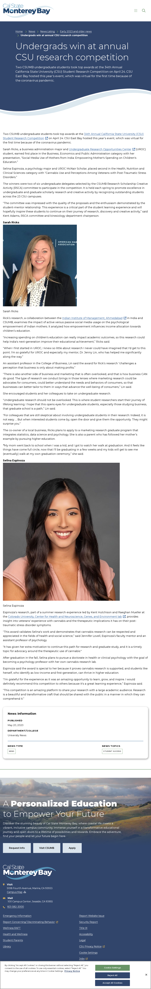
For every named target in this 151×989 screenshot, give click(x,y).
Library (7, 946)
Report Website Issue (91, 915)
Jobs (81, 958)
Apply (72, 848)
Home (19, 31)
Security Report (88, 922)
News (32, 31)
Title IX (83, 928)
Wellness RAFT (12, 928)
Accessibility (86, 934)
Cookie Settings (88, 952)
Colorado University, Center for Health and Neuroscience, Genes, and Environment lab (65, 616)
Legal (82, 940)
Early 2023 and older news (76, 31)
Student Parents (13, 940)
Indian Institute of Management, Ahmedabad (92, 318)
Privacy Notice (72, 971)
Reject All (112, 975)
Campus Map (14, 892)
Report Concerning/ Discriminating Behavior (29, 922)
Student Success (112, 751)
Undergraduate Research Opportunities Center (100, 149)
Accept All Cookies (112, 983)
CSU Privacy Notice (90, 946)
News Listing (47, 31)
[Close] (146, 974)
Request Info (17, 848)
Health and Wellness (15, 934)
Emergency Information (17, 915)
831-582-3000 (15, 906)
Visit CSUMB (46, 848)
